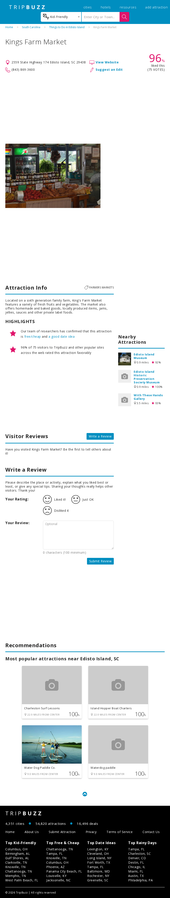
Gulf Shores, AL (17, 858)
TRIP (27, 7)
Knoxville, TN (15, 867)
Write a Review (100, 436)
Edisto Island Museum (144, 356)
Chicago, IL (136, 867)
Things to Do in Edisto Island (67, 27)
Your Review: (17, 523)
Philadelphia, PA (140, 880)
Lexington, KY (97, 849)
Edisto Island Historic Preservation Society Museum (147, 377)
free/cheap (32, 336)
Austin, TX (136, 876)
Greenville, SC (97, 880)
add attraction (156, 7)
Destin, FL (136, 862)
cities (87, 7)
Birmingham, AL (17, 853)
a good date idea (61, 336)
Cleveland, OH (98, 853)
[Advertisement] (85, 108)
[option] (52, 176)
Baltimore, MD (98, 871)
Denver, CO (137, 858)
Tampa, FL (54, 853)
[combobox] (61, 17)
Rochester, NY (98, 876)
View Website (107, 62)
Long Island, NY (99, 858)
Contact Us (151, 832)
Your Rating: (17, 499)
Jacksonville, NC (58, 880)
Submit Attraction (62, 832)
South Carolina (31, 27)
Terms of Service (119, 832)
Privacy (91, 832)
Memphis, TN (15, 876)
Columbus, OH (16, 849)
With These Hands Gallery (148, 397)
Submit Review (100, 561)
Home (9, 27)
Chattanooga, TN (18, 871)
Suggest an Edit (109, 69)
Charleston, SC (139, 853)
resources (128, 7)
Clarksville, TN (16, 862)
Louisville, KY (56, 876)
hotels (106, 7)
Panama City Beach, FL (64, 871)
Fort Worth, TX (98, 862)
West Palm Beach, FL (21, 880)
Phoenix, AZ (55, 867)
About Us (32, 832)
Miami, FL (135, 871)
